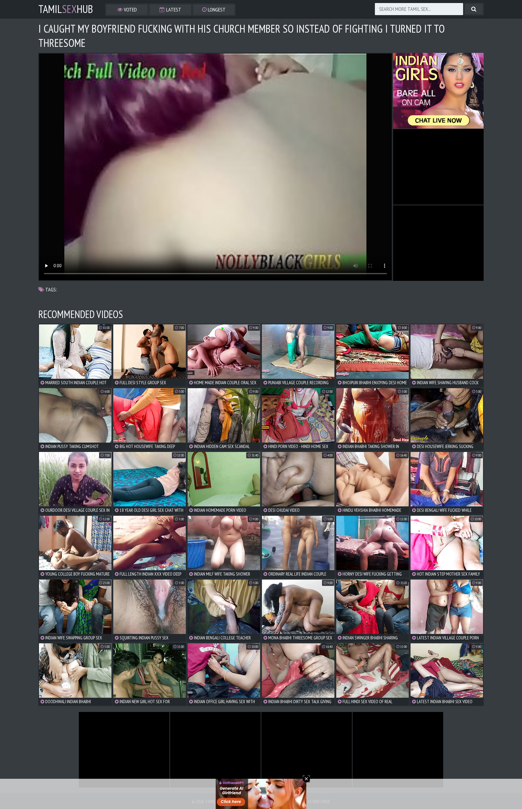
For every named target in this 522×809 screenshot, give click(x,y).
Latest (173, 9)
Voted (130, 9)
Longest (216, 9)
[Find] (474, 9)
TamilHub (65, 9)
